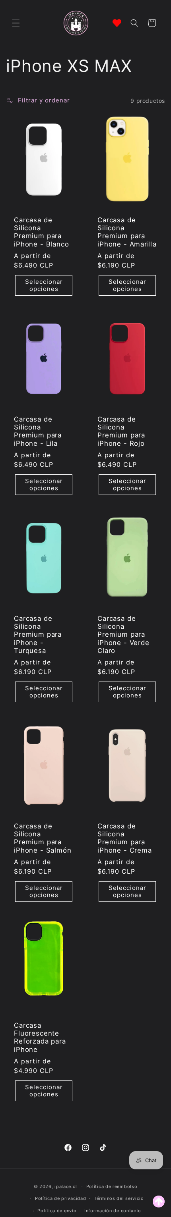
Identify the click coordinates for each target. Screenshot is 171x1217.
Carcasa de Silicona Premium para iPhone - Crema (124, 838)
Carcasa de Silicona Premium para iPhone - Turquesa (38, 634)
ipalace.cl (65, 1186)
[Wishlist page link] (117, 23)
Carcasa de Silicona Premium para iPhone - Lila (38, 431)
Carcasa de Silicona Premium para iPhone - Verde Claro (123, 634)
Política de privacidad (60, 1198)
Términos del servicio (119, 1198)
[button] (16, 23)
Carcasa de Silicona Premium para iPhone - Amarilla (127, 232)
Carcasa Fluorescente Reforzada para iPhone (40, 1037)
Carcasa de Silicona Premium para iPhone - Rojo (121, 431)
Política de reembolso (112, 1186)
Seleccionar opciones (44, 285)
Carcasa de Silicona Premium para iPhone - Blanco (41, 232)
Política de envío (56, 1210)
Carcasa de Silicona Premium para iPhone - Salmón (43, 838)
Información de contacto (112, 1210)
